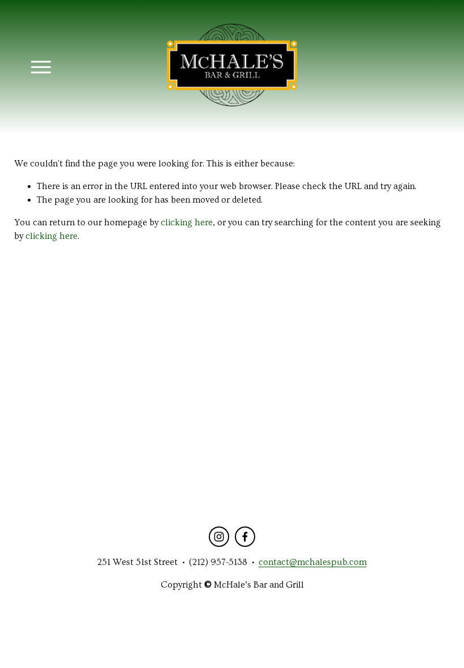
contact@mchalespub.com (313, 562)
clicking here (187, 222)
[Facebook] (245, 536)
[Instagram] (219, 536)
